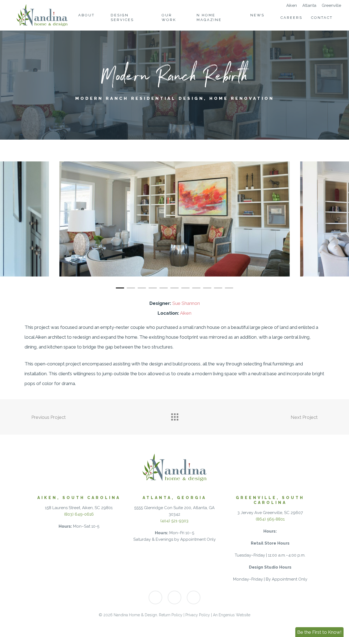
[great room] (174, 219)
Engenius (227, 615)
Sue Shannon (186, 303)
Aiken (185, 313)
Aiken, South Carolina (79, 497)
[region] (174, 219)
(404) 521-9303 (174, 520)
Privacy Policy (197, 615)
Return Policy (170, 615)
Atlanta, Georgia (174, 497)
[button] (319, 632)
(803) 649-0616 (79, 514)
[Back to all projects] (174, 415)
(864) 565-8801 (270, 519)
